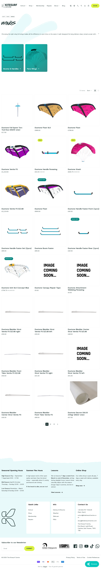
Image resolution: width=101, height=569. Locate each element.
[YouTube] (86, 546)
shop (3, 16)
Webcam (56, 516)
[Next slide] (97, 58)
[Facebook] (75, 546)
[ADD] (28, 121)
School (30, 510)
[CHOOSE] (61, 121)
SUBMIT (29, 548)
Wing (8, 16)
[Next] (57, 424)
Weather (56, 513)
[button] (89, 90)
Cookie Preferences (93, 557)
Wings (12, 16)
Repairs (30, 519)
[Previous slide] (40, 110)
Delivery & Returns (59, 510)
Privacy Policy (70, 557)
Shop (30, 513)
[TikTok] (92, 546)
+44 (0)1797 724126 (85, 510)
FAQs (54, 519)
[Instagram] (81, 546)
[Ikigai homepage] (45, 566)
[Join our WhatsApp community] (97, 546)
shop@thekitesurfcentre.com (87, 521)
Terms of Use (81, 557)
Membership (32, 516)
